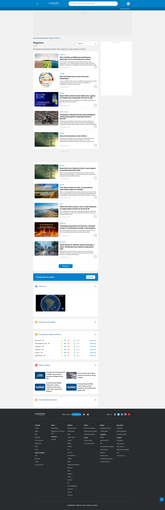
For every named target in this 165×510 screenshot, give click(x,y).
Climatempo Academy (106, 458)
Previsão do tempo (105, 428)
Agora (36, 431)
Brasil (36, 446)
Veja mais (65, 266)
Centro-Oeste (64, 112)
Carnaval (70, 495)
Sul (68, 483)
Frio (69, 449)
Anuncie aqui (120, 443)
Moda (69, 461)
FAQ (118, 452)
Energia (62, 93)
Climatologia (54, 428)
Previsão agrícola (121, 434)
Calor (61, 204)
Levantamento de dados (107, 446)
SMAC (102, 437)
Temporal (70, 489)
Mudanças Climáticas (73, 464)
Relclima (102, 452)
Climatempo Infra (105, 461)
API (101, 443)
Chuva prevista (88, 440)
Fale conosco (120, 446)
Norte (69, 470)
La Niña (70, 458)
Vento (36, 449)
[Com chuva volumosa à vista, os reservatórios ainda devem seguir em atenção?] (66, 191)
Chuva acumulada (89, 443)
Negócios (63, 54)
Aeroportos (38, 443)
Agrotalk (53, 439)
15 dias (37, 428)
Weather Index (104, 455)
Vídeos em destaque (89, 428)
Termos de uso (121, 455)
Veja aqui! (91, 277)
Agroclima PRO (104, 440)
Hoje (36, 434)
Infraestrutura (71, 455)
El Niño (62, 74)
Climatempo (76, 414)
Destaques (120, 428)
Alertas (70, 492)
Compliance (120, 440)
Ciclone (70, 440)
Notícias (51, 38)
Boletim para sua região (90, 431)
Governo (70, 452)
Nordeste (62, 242)
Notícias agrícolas (121, 431)
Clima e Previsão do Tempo (40, 38)
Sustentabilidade (72, 486)
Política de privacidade (123, 449)
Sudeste (70, 480)
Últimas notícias (72, 428)
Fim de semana (39, 440)
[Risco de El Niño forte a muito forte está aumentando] (66, 80)
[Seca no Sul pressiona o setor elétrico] (66, 139)
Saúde (69, 477)
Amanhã (37, 437)
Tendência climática (89, 434)
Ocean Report (104, 449)
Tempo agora (104, 431)
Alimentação (71, 431)
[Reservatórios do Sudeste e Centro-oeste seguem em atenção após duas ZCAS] (66, 171)
